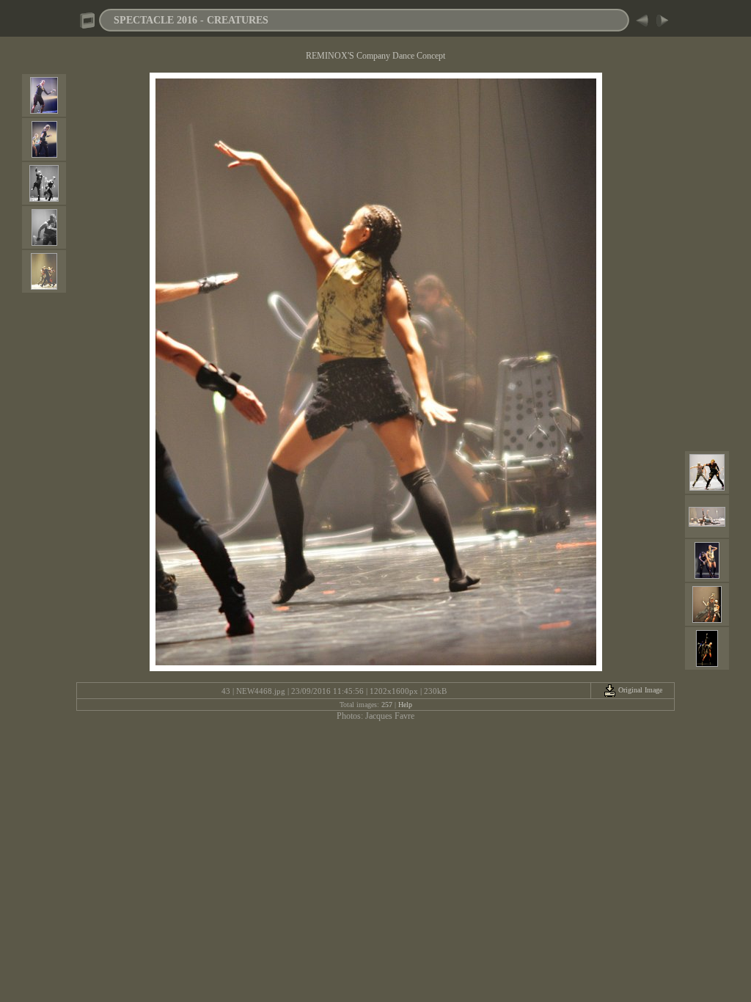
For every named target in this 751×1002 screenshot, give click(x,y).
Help (405, 705)
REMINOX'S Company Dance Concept (375, 56)
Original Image (639, 690)
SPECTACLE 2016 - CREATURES (191, 20)
